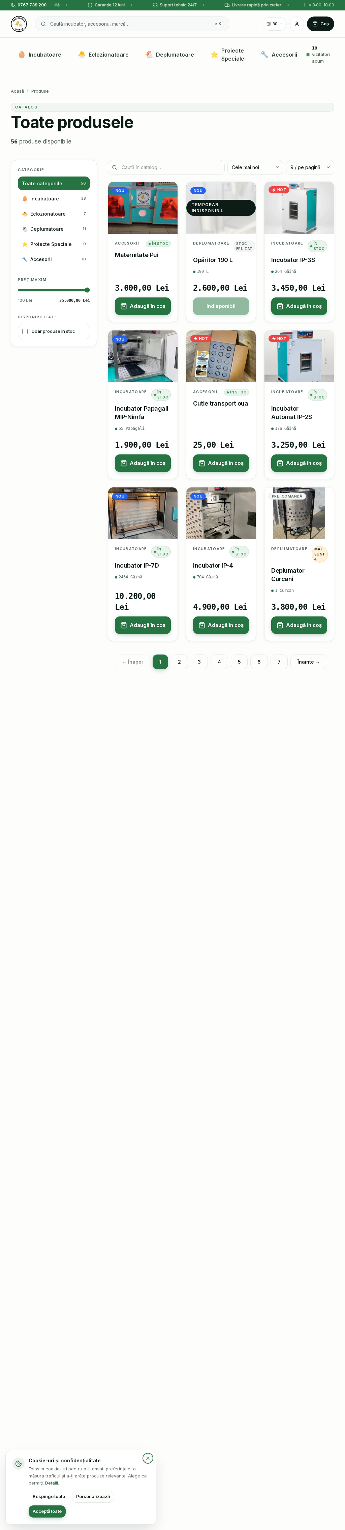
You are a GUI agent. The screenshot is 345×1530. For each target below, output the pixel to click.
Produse (40, 91)
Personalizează (93, 1496)
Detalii (51, 1483)
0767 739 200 (32, 4)
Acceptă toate (47, 1511)
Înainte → (308, 662)
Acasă (17, 91)
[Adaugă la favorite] (168, 191)
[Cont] (296, 24)
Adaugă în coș (147, 306)
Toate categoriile (54, 183)
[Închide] (148, 1458)
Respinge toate (49, 1496)
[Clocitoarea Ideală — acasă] (19, 24)
